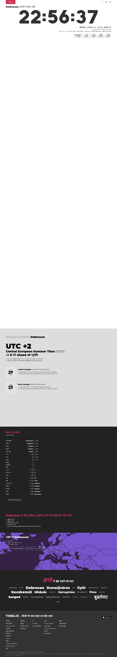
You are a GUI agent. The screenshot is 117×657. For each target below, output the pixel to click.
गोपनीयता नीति (62, 626)
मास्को (7, 475)
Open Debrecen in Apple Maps (35, 548)
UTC (7, 454)
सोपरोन (58, 601)
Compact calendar (11, 643)
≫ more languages (17, 655)
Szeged (14, 597)
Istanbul (8, 472)
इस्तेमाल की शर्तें (62, 623)
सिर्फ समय (8, 633)
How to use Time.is (50, 628)
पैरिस (93, 35)
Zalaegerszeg (84, 597)
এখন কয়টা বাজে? (52, 653)
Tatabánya (66, 597)
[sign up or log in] (106, 2)
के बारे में (46, 631)
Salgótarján (102, 592)
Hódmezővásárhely (93, 587)
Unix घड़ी (34, 623)
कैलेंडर (7, 641)
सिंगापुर (7, 486)
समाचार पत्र (23, 628)
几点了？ (16, 653)
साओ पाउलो (8, 451)
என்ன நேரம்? (103, 653)
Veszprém (75, 597)
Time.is (10, 2)
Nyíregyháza (66, 592)
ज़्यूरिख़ (7, 462)
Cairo (7, 470)
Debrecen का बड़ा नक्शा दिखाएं (15, 548)
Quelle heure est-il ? (38, 653)
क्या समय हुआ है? (22, 653)
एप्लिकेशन (23, 621)
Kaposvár (104, 588)
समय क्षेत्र (8, 628)
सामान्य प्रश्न (47, 626)
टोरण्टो (7, 446)
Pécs (93, 592)
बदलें (45, 621)
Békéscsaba (13, 588)
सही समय (8, 621)
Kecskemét (21, 592)
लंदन (86, 35)
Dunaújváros (58, 588)
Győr (81, 588)
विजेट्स (22, 623)
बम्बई (7, 480)
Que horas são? (66, 653)
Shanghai (9, 483)
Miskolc (40, 592)
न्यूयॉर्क (7, 449)
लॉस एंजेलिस (78, 35)
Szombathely (37, 597)
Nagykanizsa (52, 592)
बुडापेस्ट (101, 597)
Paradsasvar (82, 592)
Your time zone (10, 626)
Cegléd (21, 587)
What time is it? (9, 653)
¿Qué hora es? (29, 653)
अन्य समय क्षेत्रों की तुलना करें (14, 500)
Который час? (59, 653)
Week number (10, 646)
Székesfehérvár (53, 597)
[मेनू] (110, 2)
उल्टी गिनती (8, 636)
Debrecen (35, 588)
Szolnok (26, 597)
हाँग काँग (7, 489)
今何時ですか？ (91, 653)
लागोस (7, 460)
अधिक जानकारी (80, 31)
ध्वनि (7, 648)
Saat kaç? (97, 653)
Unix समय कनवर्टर (36, 626)
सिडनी (7, 494)
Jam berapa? (74, 653)
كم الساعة (46, 653)
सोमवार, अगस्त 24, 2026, (95, 27)
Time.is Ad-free (48, 623)
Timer (7, 638)
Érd (91, 597)
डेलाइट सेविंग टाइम (10, 631)
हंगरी (48, 580)
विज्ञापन (60, 621)
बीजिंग (100, 35)
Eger (73, 587)
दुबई (7, 478)
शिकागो (7, 443)
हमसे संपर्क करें (47, 633)
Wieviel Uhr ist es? (82, 653)
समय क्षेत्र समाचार (25, 626)
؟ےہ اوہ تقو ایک (9, 655)
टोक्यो (108, 35)
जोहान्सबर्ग (8, 465)
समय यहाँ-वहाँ (9, 623)
